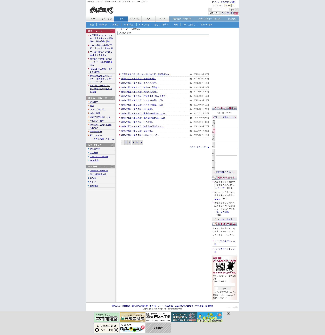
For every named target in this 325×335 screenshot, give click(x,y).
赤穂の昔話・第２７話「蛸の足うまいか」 (140, 135)
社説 (92, 24)
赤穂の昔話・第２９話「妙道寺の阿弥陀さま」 (142, 126)
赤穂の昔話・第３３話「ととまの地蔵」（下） (142, 100)
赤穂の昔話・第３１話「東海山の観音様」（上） (143, 118)
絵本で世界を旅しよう (100, 117)
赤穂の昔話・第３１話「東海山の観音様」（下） (143, 113)
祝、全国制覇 (222, 212)
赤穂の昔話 (129, 24)
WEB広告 (94, 160)
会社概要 (94, 186)
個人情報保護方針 (98, 174)
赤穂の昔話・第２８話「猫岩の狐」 (137, 131)
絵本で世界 (144, 24)
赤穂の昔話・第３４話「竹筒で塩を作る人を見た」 (144, 96)
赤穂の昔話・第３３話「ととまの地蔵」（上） (142, 105)
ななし (217, 198)
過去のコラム (207, 24)
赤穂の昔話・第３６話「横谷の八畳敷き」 (140, 87)
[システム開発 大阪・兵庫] (232, 308)
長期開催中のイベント (224, 172)
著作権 (93, 178)
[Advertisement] (163, 54)
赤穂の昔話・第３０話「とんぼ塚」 (137, 122)
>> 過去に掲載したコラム (102, 139)
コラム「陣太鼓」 (98, 109)
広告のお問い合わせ (99, 157)
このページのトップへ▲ (199, 147)
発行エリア (95, 149)
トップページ (122, 29)
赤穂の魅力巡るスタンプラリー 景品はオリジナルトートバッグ (101, 79)
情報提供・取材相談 (99, 170)
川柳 (176, 24)
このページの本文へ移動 (224, 2)
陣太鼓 (115, 24)
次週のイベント (229, 117)
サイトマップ (227, 13)
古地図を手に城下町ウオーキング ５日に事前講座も (101, 62)
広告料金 (94, 153)
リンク (93, 182)
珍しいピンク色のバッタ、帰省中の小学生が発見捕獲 (101, 89)
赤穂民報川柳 (96, 131)
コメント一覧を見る (225, 219)
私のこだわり (189, 24)
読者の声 (103, 24)
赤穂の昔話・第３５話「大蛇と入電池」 (139, 92)
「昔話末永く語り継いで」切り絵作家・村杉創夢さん (145, 74)
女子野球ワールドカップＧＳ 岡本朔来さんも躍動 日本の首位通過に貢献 (101, 38)
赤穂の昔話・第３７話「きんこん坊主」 (139, 83)
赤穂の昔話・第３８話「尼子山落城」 (138, 79)
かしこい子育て (162, 24)
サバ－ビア (219, 188)
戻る (215, 117)
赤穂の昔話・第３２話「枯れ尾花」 (137, 109)
